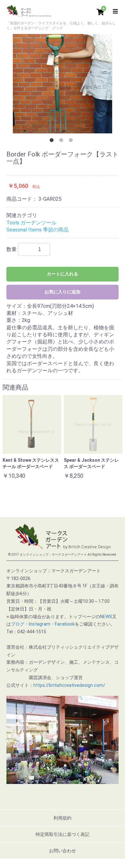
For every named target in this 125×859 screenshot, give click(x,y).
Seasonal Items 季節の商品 (37, 230)
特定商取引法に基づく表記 (62, 834)
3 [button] (72, 141)
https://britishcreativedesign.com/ (69, 685)
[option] (62, 83)
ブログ (17, 624)
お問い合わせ (62, 850)
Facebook (65, 624)
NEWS (106, 616)
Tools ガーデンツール (31, 223)
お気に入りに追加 (62, 291)
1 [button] (53, 141)
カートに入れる (62, 273)
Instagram (39, 624)
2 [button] (62, 141)
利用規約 (62, 818)
